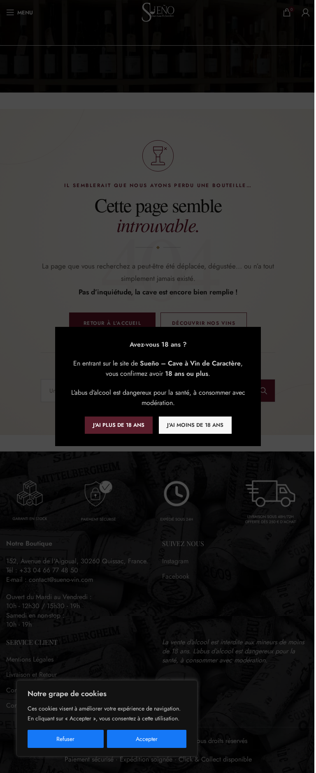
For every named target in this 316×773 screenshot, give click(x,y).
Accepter (147, 739)
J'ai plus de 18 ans (118, 425)
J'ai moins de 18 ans (195, 425)
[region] (107, 718)
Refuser (65, 739)
